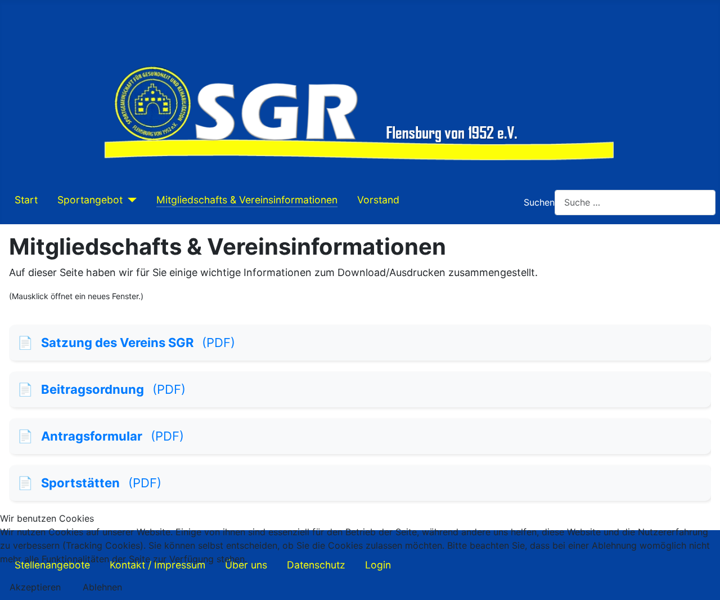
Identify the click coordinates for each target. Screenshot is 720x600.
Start (26, 200)
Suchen (539, 202)
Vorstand (378, 200)
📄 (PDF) (126, 342)
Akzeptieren (35, 587)
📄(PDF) (100, 436)
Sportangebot (90, 200)
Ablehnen (102, 587)
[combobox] (635, 202)
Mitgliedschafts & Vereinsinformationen (247, 200)
